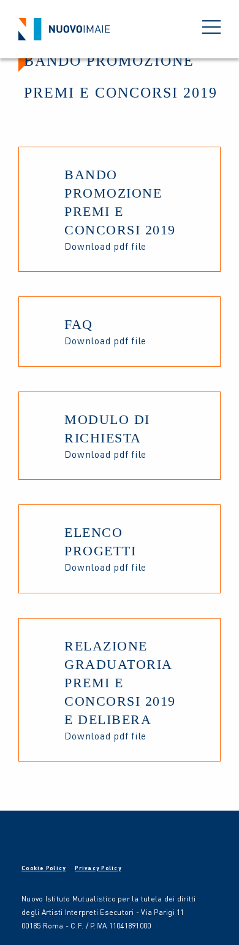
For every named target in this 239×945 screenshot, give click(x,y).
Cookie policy (43, 868)
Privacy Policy (98, 868)
